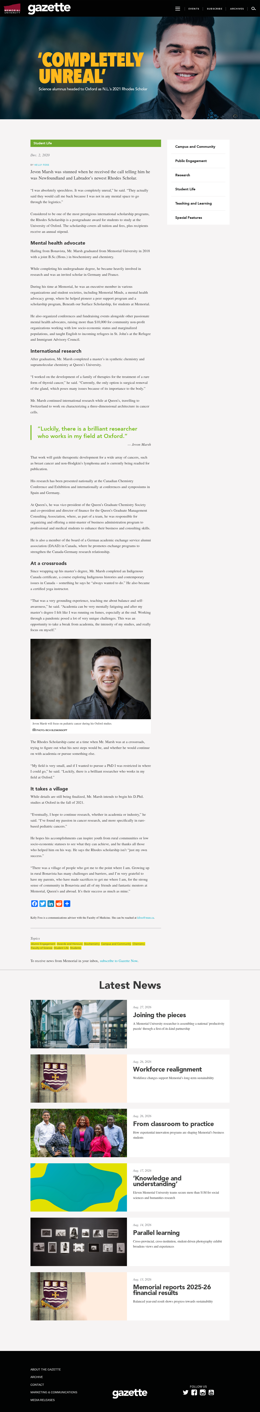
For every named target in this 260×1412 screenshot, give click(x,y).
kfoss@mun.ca (145, 917)
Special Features (188, 218)
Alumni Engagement (43, 943)
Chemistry (139, 943)
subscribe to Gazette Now (119, 960)
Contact (37, 1384)
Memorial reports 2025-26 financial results (172, 1290)
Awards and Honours (69, 943)
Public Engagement (191, 161)
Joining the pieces (159, 1015)
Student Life (61, 947)
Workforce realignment (167, 1069)
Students (75, 947)
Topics (35, 938)
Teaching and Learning (193, 203)
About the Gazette (45, 1369)
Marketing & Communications (53, 1392)
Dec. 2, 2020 (40, 154)
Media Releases (42, 1400)
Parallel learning (156, 1233)
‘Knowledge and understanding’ (157, 1181)
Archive (36, 1377)
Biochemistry (92, 943)
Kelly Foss (42, 164)
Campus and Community (116, 943)
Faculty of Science (41, 947)
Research (182, 175)
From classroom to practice (173, 1124)
